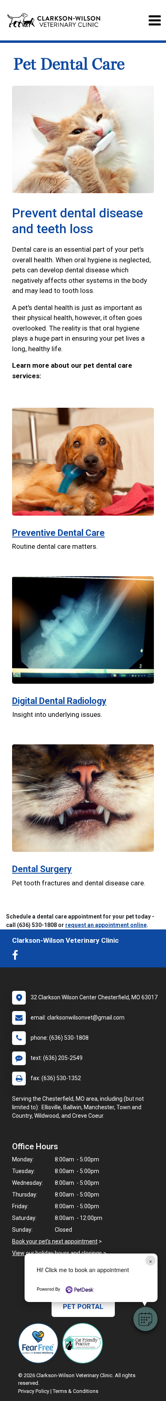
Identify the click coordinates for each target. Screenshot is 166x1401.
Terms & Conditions (75, 1391)
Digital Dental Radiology (59, 701)
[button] (145, 1319)
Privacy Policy (33, 1391)
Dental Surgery (42, 869)
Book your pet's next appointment (55, 1241)
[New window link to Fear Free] (40, 1343)
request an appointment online (106, 925)
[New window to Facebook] (17, 957)
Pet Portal (83, 1306)
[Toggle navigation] (154, 20)
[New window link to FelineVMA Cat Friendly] (84, 1343)
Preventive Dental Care (58, 533)
